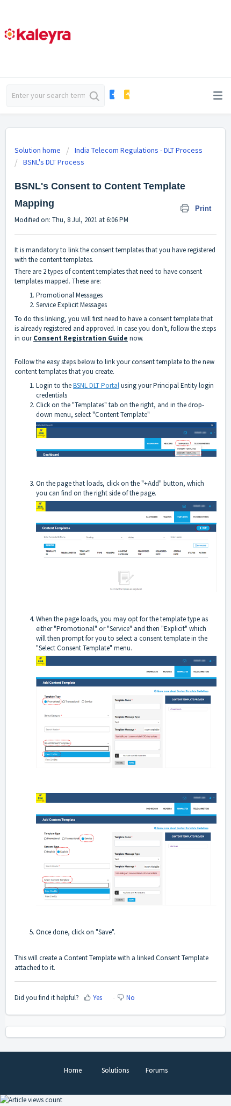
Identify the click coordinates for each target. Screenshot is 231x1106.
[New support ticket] (111, 94)
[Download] (95, 556)
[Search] (94, 96)
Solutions (115, 1070)
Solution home (38, 150)
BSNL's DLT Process (53, 162)
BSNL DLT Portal (96, 385)
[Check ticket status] (126, 94)
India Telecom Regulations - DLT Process (139, 150)
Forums (157, 1070)
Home (73, 1070)
